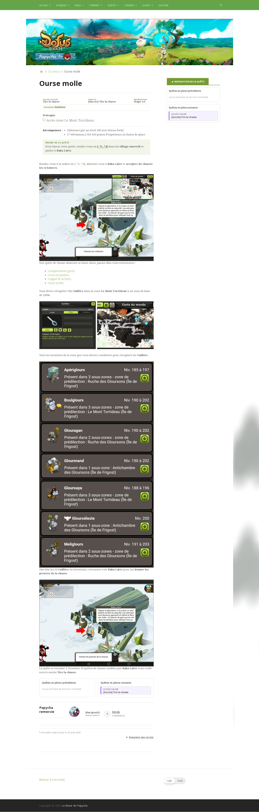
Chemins (129, 5)
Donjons (61, 5)
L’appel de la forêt (59, 279)
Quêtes (112, 5)
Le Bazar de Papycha (74, 805)
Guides (146, 5)
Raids (78, 5)
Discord (163, 5)
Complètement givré (61, 271)
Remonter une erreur (141, 737)
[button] (175, 780)
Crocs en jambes (58, 275)
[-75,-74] (80, 164)
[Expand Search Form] (221, 5)
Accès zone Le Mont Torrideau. (71, 120)
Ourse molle (55, 283)
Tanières (94, 5)
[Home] (41, 71)
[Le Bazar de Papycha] (129, 42)
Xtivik (116, 712)
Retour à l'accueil (52, 779)
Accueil (43, 5)
